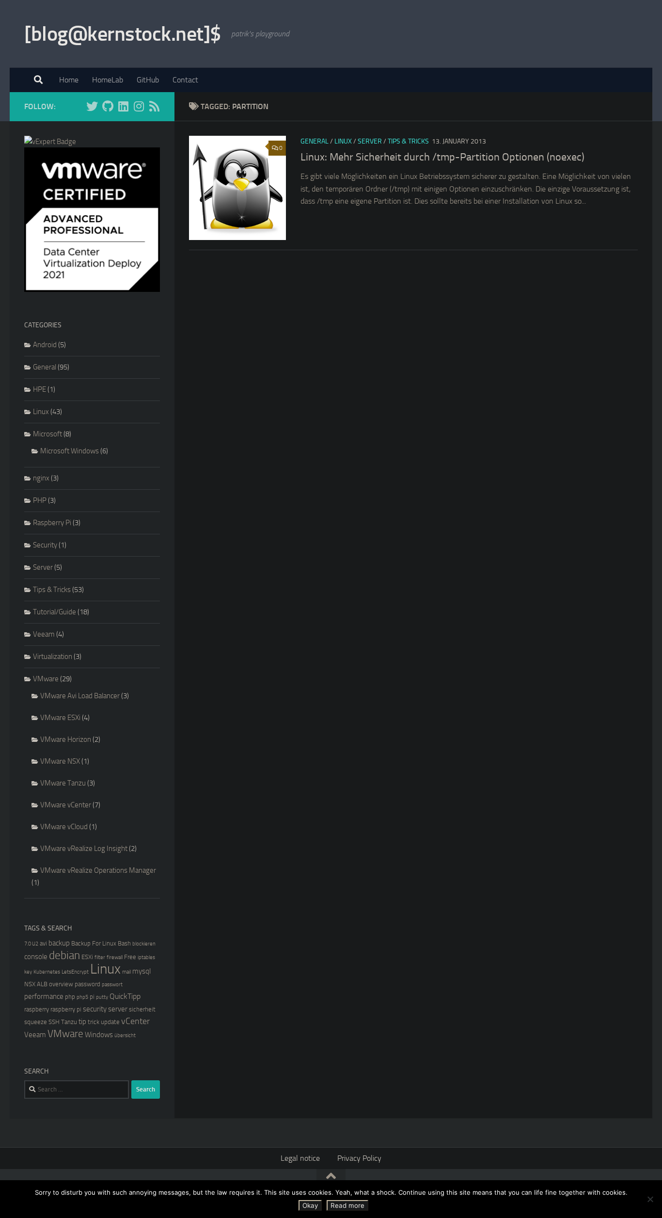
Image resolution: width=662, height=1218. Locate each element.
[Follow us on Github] (107, 106)
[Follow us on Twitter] (92, 106)
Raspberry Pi (52, 522)
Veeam (44, 634)
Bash (124, 943)
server (117, 1009)
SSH (54, 1022)
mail (126, 972)
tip (82, 1021)
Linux (343, 141)
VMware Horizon (65, 739)
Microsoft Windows (69, 451)
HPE (39, 389)
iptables (146, 957)
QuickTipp (125, 996)
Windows (99, 1034)
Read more (347, 1205)
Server (370, 141)
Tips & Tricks (408, 141)
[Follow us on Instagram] (138, 106)
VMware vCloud (64, 826)
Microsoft (47, 434)
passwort (112, 984)
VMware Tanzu (63, 783)
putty (102, 997)
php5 (82, 997)
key (28, 972)
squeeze (35, 1022)
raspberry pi (65, 1009)
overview (61, 984)
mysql (141, 971)
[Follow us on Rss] (154, 106)
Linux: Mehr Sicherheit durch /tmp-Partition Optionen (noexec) (442, 157)
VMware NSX (60, 761)
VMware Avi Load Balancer (80, 695)
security (95, 1009)
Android (45, 344)
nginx (41, 478)
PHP (40, 500)
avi (43, 943)
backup (59, 943)
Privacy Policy (359, 1158)
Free (130, 957)
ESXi (87, 957)
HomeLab (107, 79)
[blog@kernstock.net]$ (122, 34)
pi (92, 996)
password (87, 984)
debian (64, 955)
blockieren (144, 944)
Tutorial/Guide (54, 612)
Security (45, 545)
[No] (650, 1199)
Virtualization (52, 656)
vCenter (135, 1021)
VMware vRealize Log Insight (83, 848)
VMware (46, 678)
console (35, 956)
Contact (185, 79)
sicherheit (142, 1009)
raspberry (36, 1009)
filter (100, 957)
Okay (310, 1205)
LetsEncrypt (75, 972)
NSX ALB (35, 984)
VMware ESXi (60, 717)
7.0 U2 (31, 944)
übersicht (125, 1035)
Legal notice (300, 1158)
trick (93, 1022)
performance (43, 996)
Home (69, 79)
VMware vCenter (65, 805)
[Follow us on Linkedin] (123, 106)
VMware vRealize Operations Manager (98, 870)
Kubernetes (46, 972)
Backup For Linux (93, 943)
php (70, 996)
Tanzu (69, 1022)
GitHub (148, 79)
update (110, 1022)
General (314, 141)
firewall (115, 957)
